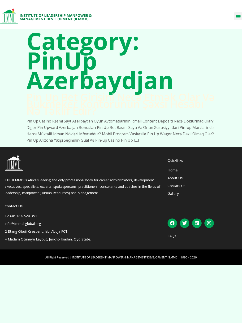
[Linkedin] (197, 223)
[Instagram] (209, 223)
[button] (238, 16)
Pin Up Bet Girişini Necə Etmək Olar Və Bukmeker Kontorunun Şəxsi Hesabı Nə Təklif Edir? (120, 104)
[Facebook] (172, 223)
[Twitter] (184, 223)
